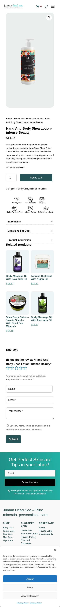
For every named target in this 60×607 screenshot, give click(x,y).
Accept (30, 578)
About (42, 528)
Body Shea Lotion (34, 118)
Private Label (45, 531)
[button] (55, 550)
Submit (13, 439)
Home (9, 118)
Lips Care (8, 540)
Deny (30, 587)
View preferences (30, 595)
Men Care (8, 537)
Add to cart (36, 177)
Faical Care (9, 531)
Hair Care (8, 534)
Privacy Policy (22, 602)
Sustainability (46, 534)
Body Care (19, 118)
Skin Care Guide (29, 534)
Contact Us (26, 530)
